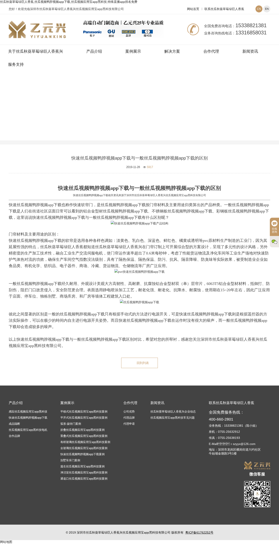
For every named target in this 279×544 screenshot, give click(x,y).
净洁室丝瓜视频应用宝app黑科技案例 (83, 472)
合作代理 (211, 51)
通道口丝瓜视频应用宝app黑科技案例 (83, 478)
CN (259, 8)
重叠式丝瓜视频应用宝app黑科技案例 (83, 436)
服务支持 (16, 64)
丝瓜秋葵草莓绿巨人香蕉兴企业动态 (173, 411)
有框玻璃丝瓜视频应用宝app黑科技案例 (85, 442)
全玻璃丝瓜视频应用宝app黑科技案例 (83, 448)
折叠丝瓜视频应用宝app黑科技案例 (82, 429)
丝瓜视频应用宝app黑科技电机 (28, 429)
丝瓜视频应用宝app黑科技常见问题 (166, 111)
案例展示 (133, 51)
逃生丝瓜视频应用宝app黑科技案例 (82, 466)
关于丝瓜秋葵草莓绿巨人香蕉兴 (35, 51)
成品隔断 (14, 423)
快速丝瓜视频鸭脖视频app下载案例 (82, 454)
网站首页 (193, 9)
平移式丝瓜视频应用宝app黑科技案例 (83, 411)
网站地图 (6, 542)
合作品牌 (14, 436)
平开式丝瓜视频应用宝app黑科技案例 (83, 417)
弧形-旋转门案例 (70, 423)
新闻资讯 (250, 51)
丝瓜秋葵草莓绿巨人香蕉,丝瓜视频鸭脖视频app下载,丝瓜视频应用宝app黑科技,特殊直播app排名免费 (68, 1)
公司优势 (129, 411)
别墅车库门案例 (70, 460)
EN (267, 8)
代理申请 (129, 423)
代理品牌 (129, 417)
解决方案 (172, 51)
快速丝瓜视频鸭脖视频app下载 (28, 417)
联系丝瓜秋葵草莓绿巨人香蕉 (224, 9)
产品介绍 (94, 51)
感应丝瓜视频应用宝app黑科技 (28, 411)
